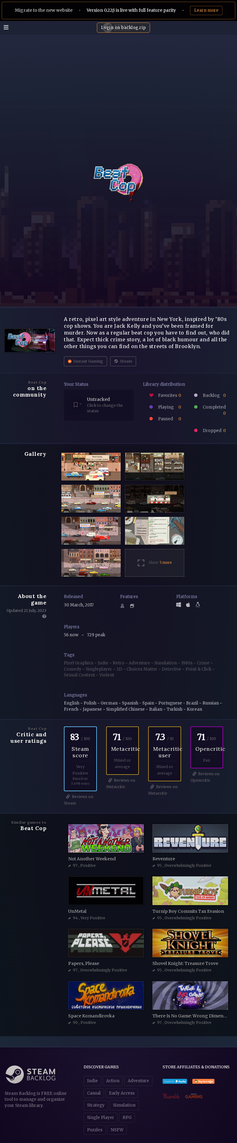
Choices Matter (142, 669)
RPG (127, 1117)
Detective (172, 669)
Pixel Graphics (79, 663)
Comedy (73, 669)
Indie (103, 663)
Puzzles (94, 1130)
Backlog (214, 395)
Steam (125, 361)
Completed (214, 410)
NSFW (117, 1130)
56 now (71, 635)
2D (119, 669)
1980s (187, 663)
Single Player (100, 1117)
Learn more (206, 10)
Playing (169, 407)
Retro (119, 663)
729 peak (96, 635)
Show (160, 562)
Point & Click (198, 669)
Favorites (169, 395)
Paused (169, 419)
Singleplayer (99, 669)
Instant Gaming (88, 361)
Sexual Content (80, 675)
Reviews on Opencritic (205, 777)
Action (112, 1080)
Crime (203, 663)
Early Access (122, 1093)
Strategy (96, 1105)
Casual (94, 1093)
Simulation (166, 663)
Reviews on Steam (78, 799)
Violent (106, 675)
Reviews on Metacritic (120, 783)
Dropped (214, 430)
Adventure (140, 663)
